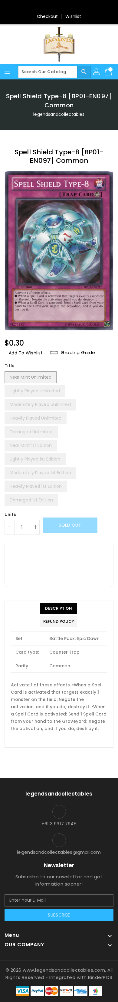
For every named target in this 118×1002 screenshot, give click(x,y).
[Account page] (97, 72)
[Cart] (109, 72)
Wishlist (73, 16)
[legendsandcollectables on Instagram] (64, 7)
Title (10, 366)
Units (10, 514)
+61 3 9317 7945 (59, 823)
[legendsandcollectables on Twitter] (41, 7)
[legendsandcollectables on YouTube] (87, 7)
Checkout (47, 16)
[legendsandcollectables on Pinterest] (53, 7)
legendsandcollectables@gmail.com (59, 852)
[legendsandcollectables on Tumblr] (76, 7)
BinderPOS (100, 977)
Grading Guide (78, 353)
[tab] (58, 608)
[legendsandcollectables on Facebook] (30, 7)
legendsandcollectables (58, 114)
